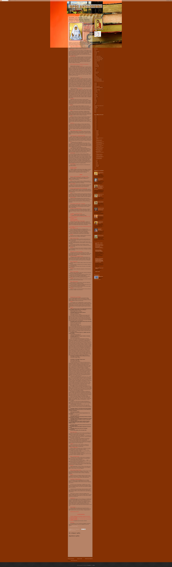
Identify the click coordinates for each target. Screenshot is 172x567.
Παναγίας (95, 85)
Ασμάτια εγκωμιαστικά (97, 60)
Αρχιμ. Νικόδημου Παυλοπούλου (98, 57)
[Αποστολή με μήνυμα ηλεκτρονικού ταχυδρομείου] (81, 529)
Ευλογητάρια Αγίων (96, 66)
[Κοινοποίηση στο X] (83, 529)
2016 (96, 124)
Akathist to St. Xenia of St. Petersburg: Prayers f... (99, 140)
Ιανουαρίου (97, 166)
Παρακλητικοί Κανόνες (97, 86)
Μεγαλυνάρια (96, 76)
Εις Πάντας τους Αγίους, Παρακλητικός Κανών (101, 235)
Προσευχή (95, 88)
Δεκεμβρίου (97, 130)
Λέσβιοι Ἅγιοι (96, 73)
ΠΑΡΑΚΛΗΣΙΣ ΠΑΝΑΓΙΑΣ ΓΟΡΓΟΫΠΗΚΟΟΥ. (100, 229)
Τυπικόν (95, 93)
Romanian (95, 108)
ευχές (94, 67)
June (94, 104)
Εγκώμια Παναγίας (96, 65)
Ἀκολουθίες (72, 530)
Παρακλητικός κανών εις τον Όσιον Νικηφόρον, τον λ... (99, 149)
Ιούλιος (75, 530)
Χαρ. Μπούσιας (96, 96)
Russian (95, 109)
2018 (96, 122)
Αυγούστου (97, 135)
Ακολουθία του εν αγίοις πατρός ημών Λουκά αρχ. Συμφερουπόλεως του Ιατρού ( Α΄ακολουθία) (101, 209)
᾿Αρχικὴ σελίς (96, 268)
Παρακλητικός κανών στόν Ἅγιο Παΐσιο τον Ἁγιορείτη (100, 179)
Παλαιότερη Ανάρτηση (88, 558)
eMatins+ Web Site (97, 271)
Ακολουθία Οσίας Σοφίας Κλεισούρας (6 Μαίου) (99, 158)
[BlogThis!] (82, 529)
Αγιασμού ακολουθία (96, 51)
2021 (96, 118)
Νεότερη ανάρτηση (71, 558)
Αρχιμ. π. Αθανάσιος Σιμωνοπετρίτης (98, 58)
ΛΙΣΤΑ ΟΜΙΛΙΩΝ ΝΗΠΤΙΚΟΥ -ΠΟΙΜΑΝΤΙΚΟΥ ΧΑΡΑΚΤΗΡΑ (99, 251)
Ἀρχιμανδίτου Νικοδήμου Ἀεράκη (98, 59)
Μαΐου (97, 161)
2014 (96, 127)
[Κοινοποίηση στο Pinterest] (85, 529)
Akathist (95, 97)
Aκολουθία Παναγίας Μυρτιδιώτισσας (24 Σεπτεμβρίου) (100, 222)
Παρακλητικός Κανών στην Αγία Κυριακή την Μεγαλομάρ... (99, 148)
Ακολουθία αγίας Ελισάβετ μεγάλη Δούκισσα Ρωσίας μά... (100, 144)
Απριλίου (97, 162)
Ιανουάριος (95, 68)
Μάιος (95, 74)
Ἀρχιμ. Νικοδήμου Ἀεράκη (97, 56)
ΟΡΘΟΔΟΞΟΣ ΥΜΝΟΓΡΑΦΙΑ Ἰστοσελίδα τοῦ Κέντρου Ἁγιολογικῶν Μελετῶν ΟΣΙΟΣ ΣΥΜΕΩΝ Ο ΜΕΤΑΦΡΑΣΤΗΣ (99, 259)
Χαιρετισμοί (95, 95)
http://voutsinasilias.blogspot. (74, 526)
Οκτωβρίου (97, 133)
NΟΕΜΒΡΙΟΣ (96, 107)
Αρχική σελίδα (79, 558)
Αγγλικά (95, 50)
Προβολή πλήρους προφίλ (97, 279)
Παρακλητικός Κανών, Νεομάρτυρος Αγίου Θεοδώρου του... (100, 152)
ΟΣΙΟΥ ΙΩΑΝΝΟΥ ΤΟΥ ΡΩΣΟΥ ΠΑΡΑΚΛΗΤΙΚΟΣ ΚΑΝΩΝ (101, 195)
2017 (96, 123)
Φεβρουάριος (95, 94)
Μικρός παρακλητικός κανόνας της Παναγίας (100, 215)
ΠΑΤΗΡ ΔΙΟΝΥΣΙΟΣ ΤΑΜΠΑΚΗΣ (98, 87)
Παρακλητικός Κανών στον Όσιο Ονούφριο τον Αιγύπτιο (101, 173)
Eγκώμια (95, 102)
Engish (95, 103)
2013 (96, 128)
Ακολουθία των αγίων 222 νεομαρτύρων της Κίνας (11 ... (99, 154)
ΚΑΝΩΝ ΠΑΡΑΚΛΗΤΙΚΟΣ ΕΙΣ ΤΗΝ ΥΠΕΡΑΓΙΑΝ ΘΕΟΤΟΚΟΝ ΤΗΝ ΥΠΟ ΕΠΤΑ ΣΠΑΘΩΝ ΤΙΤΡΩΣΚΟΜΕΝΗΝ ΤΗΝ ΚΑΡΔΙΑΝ (99, 187)
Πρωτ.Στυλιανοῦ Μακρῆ (97, 89)
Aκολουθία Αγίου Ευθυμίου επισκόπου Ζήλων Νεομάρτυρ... (100, 156)
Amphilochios (101, 276)
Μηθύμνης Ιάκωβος (96, 77)
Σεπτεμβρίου (97, 134)
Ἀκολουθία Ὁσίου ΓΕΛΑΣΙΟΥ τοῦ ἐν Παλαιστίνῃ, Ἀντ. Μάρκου (99, 262)
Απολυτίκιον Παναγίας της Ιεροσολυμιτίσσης (100, 202)
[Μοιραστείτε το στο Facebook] (84, 529)
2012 (96, 129)
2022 (96, 117)
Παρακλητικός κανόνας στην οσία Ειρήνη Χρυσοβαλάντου (100, 142)
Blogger (94, 565)
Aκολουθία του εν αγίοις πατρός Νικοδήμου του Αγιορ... (99, 146)
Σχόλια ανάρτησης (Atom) (74, 560)
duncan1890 (89, 565)
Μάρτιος (95, 75)
